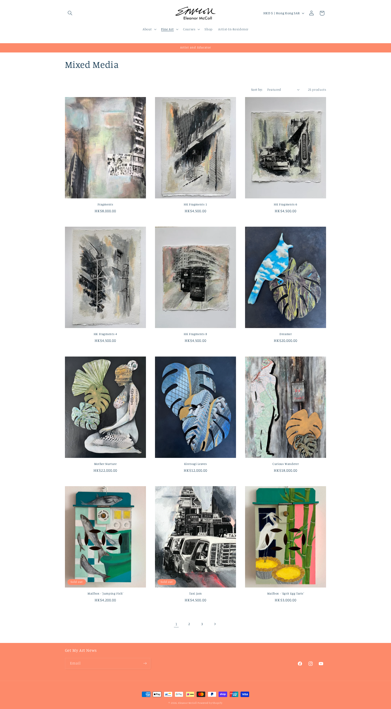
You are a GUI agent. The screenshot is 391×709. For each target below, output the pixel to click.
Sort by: (256, 89)
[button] (70, 13)
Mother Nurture (105, 464)
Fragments (105, 204)
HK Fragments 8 (195, 334)
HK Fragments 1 (195, 204)
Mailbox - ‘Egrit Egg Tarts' (285, 593)
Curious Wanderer (285, 464)
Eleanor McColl (187, 702)
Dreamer (285, 334)
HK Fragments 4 (105, 334)
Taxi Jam (195, 593)
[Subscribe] (145, 663)
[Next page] (215, 624)
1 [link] (176, 624)
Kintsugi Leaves (195, 464)
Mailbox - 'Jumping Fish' (105, 593)
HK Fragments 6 (285, 204)
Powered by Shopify (210, 702)
